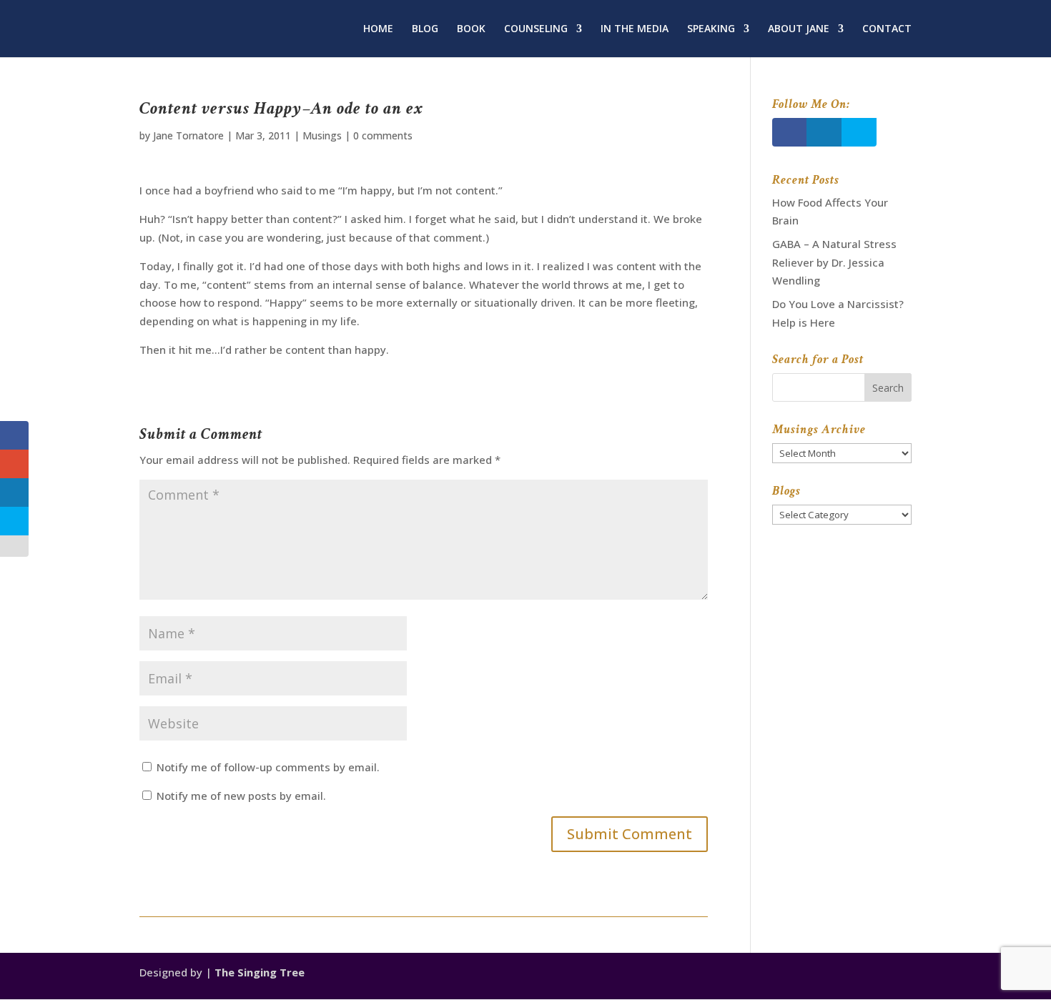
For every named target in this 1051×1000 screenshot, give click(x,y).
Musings (322, 135)
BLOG (425, 29)
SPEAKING (711, 29)
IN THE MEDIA (634, 29)
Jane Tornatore (188, 135)
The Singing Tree (259, 972)
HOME (378, 29)
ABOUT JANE (798, 29)
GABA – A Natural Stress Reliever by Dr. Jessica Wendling (834, 262)
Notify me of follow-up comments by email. (268, 767)
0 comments (383, 135)
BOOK (471, 29)
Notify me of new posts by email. (241, 795)
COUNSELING (536, 29)
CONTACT (887, 29)
